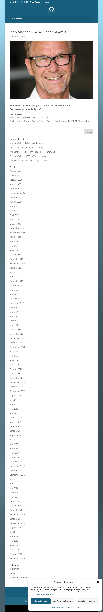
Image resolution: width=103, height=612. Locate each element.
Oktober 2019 (16, 386)
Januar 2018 (15, 457)
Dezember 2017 (17, 461)
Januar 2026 (15, 184)
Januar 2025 (15, 224)
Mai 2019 (14, 408)
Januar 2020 (15, 373)
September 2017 (17, 474)
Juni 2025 (14, 206)
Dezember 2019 (17, 378)
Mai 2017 (14, 488)
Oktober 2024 (16, 237)
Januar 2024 (15, 254)
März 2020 (14, 364)
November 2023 (17, 263)
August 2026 (15, 171)
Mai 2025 (14, 210)
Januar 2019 (15, 422)
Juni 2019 (14, 404)
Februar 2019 (16, 417)
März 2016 (14, 549)
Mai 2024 (14, 246)
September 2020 (17, 347)
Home (27, 601)
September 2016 (17, 523)
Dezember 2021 (17, 298)
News (23, 36)
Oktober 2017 (16, 470)
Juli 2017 (14, 479)
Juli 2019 (14, 400)
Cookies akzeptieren (40, 601)
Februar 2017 (16, 501)
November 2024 (17, 232)
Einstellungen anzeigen (88, 601)
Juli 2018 (14, 439)
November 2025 (17, 193)
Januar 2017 (15, 505)
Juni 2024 (14, 241)
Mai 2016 (14, 540)
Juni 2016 (14, 536)
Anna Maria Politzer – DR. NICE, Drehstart (29, 160)
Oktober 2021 (16, 307)
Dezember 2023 (17, 259)
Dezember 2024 (17, 228)
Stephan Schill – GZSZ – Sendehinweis (27, 143)
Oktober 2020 (16, 342)
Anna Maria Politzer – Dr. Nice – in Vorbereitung (32, 151)
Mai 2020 (14, 356)
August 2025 (15, 201)
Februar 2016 (16, 554)
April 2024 (14, 250)
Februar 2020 (16, 369)
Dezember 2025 (17, 188)
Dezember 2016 (17, 510)
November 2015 (17, 558)
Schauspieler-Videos (19, 577)
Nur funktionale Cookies (63, 601)
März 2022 (14, 294)
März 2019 (14, 413)
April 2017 (14, 492)
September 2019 (17, 391)
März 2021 (14, 325)
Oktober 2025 (16, 197)
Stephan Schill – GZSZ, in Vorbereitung (28, 156)
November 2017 (17, 466)
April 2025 (14, 215)
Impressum (75, 607)
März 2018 (14, 452)
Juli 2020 (14, 351)
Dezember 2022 (17, 281)
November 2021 (17, 303)
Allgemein (14, 568)
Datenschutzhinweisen (45, 594)
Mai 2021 (14, 316)
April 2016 (14, 545)
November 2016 (17, 514)
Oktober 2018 (16, 430)
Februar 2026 (16, 179)
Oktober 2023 (16, 268)
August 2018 (15, 435)
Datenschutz (65, 607)
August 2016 (15, 527)
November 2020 (17, 338)
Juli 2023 (14, 272)
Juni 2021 (14, 312)
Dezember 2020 (17, 334)
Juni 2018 (14, 444)
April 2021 (14, 320)
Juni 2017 (14, 483)
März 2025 (14, 219)
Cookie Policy (55, 607)
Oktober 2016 (16, 518)
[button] (98, 582)
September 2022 (17, 285)
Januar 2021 (15, 329)
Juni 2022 (14, 290)
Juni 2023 (14, 276)
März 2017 (14, 496)
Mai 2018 (14, 448)
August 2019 (15, 395)
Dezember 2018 (17, 426)
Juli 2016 (14, 532)
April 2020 (14, 360)
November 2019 (17, 382)
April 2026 (14, 175)
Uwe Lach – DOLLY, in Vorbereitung (26, 147)
